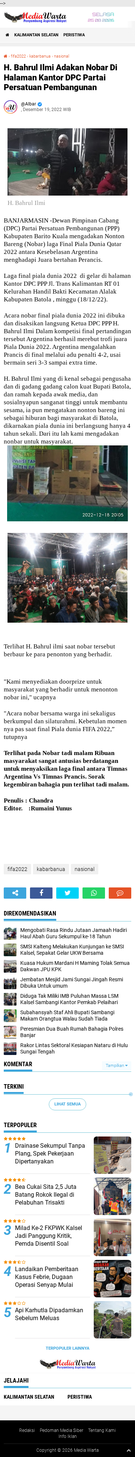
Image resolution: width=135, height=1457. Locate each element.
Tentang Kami (102, 1430)
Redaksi (27, 1430)
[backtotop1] (128, 1450)
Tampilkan (115, 1065)
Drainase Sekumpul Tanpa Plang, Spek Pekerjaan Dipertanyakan (50, 1153)
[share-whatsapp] (93, 893)
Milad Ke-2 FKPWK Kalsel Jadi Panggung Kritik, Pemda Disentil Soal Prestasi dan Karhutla (48, 1239)
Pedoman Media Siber (61, 1430)
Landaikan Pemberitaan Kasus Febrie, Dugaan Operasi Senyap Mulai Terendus (46, 1281)
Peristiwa (74, 35)
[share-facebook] (41, 893)
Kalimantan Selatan (36, 35)
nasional (61, 56)
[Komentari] (120, 893)
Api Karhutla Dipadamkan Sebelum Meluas (49, 1314)
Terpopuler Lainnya (67, 1348)
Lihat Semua (67, 1104)
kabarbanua (40, 56)
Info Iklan (67, 1436)
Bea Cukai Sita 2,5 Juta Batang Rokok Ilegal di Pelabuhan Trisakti (45, 1194)
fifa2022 (18, 56)
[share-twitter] (67, 893)
